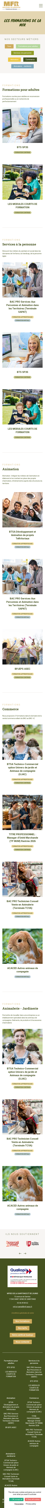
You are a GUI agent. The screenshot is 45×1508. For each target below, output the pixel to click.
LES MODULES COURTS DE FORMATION (11, 1374)
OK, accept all (17, 1499)
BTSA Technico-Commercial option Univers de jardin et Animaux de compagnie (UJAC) (34, 1407)
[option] (12, 1244)
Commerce (30, 59)
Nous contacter (22, 1342)
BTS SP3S (11, 1367)
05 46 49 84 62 (22, 1303)
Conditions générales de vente (22, 1313)
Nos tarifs (22, 1328)
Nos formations (22, 1321)
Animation (14, 59)
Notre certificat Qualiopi (22, 1335)
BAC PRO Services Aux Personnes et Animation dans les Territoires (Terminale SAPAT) (34, 1372)
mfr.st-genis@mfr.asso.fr (22, 1307)
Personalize (19, 1504)
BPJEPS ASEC (10, 1427)
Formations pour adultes (28, 46)
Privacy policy (31, 1504)
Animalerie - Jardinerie (22, 66)
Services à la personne (22, 53)
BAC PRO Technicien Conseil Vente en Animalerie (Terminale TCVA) (34, 1433)
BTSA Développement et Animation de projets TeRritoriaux (11, 1406)
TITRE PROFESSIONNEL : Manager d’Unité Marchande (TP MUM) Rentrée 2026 (34, 1421)
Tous (9, 46)
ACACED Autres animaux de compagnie (34, 1443)
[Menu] (41, 5)
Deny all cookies (33, 1499)
